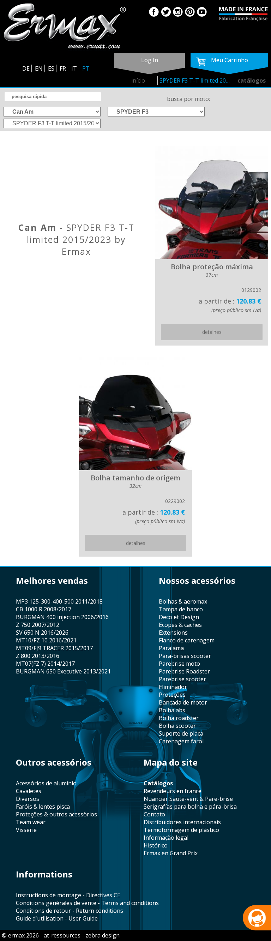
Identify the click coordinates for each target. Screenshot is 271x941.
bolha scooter (177, 726)
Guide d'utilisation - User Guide (57, 918)
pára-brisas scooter (185, 656)
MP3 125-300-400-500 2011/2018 (59, 601)
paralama (171, 648)
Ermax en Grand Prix (171, 853)
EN (39, 68)
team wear (31, 822)
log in (149, 60)
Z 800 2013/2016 (37, 656)
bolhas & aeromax (183, 601)
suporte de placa (181, 733)
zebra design (102, 935)
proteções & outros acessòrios (56, 814)
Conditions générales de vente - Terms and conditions (87, 903)
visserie (26, 830)
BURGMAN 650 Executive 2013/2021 (63, 671)
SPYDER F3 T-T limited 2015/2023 (195, 80)
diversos (27, 799)
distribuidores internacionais (182, 822)
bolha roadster (179, 718)
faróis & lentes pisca (43, 806)
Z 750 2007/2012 (37, 625)
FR (63, 68)
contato (154, 814)
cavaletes (28, 791)
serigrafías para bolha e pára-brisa (190, 806)
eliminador (173, 687)
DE (26, 68)
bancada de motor (183, 702)
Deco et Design (179, 617)
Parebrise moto (179, 663)
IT (74, 68)
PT (86, 68)
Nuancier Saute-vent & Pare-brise (188, 799)
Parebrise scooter (182, 679)
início (138, 80)
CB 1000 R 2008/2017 (43, 609)
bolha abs (172, 710)
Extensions (173, 632)
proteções (172, 695)
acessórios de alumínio (46, 783)
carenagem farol (181, 741)
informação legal (166, 837)
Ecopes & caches (180, 625)
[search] (52, 97)
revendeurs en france (172, 791)
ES (51, 68)
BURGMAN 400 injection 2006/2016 (62, 617)
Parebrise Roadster (184, 671)
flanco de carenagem (187, 640)
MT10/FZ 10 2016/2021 (46, 640)
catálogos (251, 80)
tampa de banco (181, 609)
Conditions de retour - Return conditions (69, 911)
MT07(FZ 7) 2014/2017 (45, 663)
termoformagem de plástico (181, 830)
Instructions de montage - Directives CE (68, 895)
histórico (156, 845)
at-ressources (62, 935)
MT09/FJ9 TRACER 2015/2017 (54, 648)
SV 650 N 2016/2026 (42, 632)
